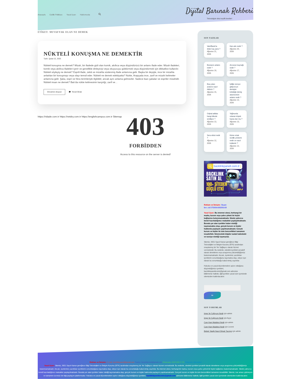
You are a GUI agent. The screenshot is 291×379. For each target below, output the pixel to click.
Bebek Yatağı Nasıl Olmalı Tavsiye (218, 331)
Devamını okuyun (56, 93)
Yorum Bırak (77, 92)
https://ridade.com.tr (48, 116)
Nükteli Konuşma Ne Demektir (93, 54)
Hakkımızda (85, 15)
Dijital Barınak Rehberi (219, 11)
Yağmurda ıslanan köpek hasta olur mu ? (236, 116)
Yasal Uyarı (71, 15)
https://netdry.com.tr (70, 116)
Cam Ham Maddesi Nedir (214, 322)
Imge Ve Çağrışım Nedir (213, 313)
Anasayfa (41, 15)
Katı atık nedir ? (236, 46)
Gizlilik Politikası (56, 15)
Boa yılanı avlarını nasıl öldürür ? (212, 86)
